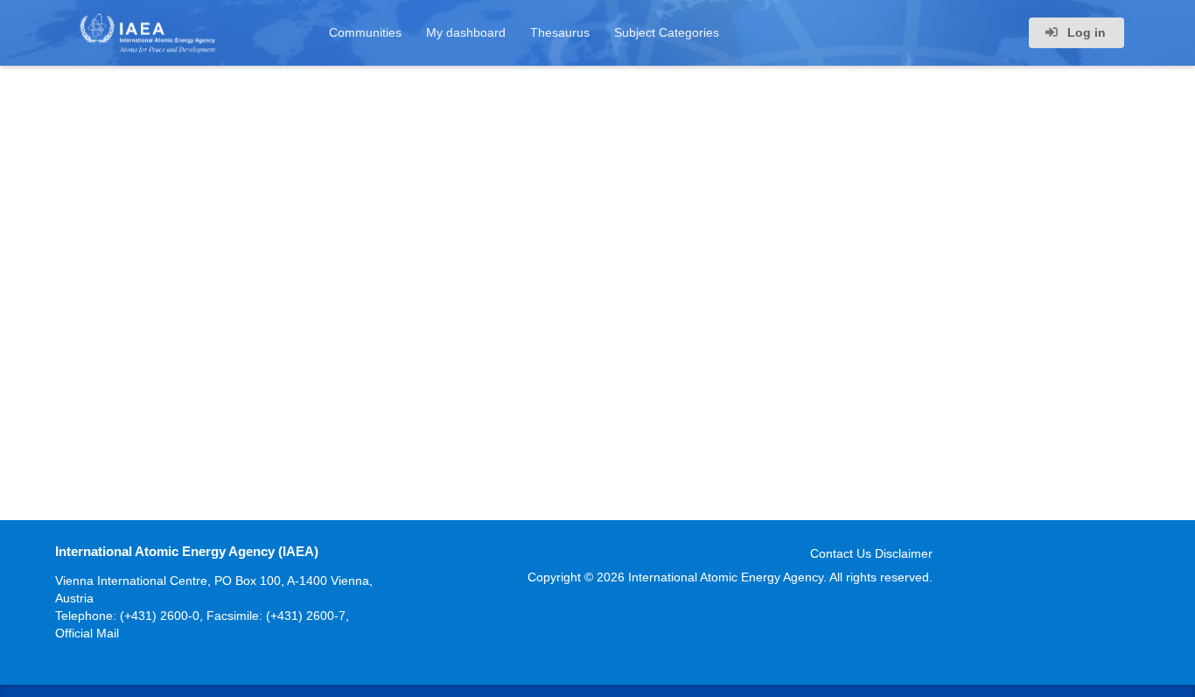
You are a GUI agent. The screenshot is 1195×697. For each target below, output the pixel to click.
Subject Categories (666, 32)
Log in (1085, 32)
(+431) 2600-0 (159, 616)
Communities (365, 32)
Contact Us (840, 553)
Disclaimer (904, 553)
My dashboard (466, 32)
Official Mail (87, 633)
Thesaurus (560, 32)
